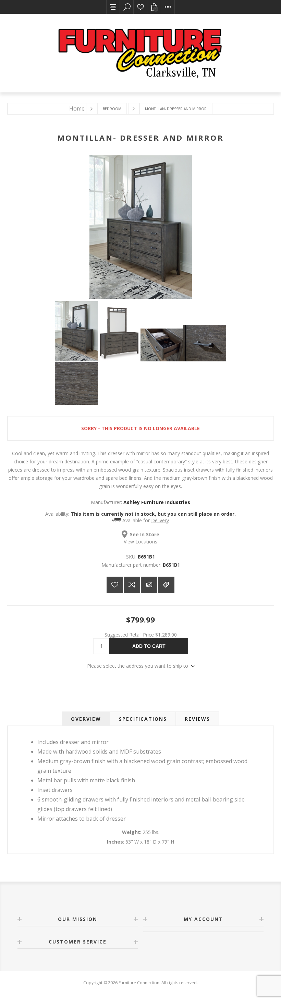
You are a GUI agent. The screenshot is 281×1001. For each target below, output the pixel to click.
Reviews (197, 719)
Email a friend (149, 585)
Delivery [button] (160, 520)
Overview (86, 719)
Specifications (143, 719)
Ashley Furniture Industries (156, 502)
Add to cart (149, 646)
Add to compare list (132, 585)
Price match (166, 585)
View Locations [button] (140, 541)
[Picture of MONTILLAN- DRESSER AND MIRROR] (76, 331)
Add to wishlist (115, 585)
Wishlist (140, 7)
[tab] (86, 718)
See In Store (144, 534)
